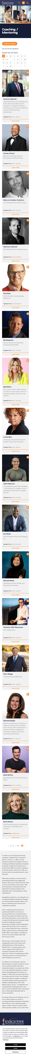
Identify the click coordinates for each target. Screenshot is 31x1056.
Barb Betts (7, 387)
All (3, 56)
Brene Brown (8, 822)
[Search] (19, 2)
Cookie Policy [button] (17, 1036)
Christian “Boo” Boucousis (13, 627)
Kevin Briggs (8, 674)
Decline (15, 1048)
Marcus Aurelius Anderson (13, 200)
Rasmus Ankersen (10, 247)
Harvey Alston (8, 153)
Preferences (15, 1052)
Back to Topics (10, 44)
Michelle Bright (9, 721)
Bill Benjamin (8, 340)
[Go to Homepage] (8, 2)
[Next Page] (22, 846)
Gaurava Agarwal (10, 99)
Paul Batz (7, 293)
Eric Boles (7, 534)
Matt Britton (8, 775)
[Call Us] (27, 2)
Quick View (15, 121)
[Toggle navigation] (23, 2)
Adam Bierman (9, 484)
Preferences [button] (5, 1039)
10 (18, 845)
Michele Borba (8, 580)
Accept (15, 1044)
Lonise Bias (7, 437)
